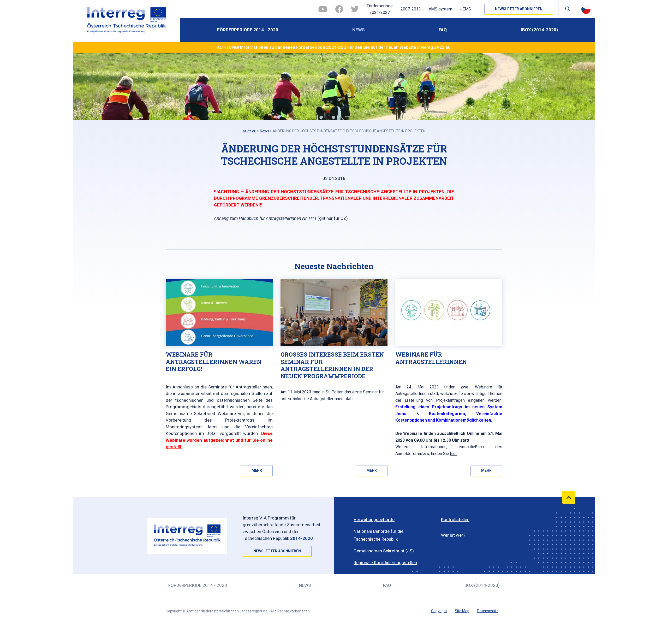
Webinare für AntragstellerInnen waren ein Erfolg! (213, 362)
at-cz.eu (249, 131)
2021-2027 (337, 47)
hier (453, 453)
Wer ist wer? (453, 535)
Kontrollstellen (455, 519)
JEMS (465, 9)
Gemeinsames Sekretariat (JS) (384, 550)
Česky (586, 9)
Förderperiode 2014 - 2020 (247, 29)
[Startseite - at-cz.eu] (126, 21)
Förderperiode (380, 9)
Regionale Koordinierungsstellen (385, 562)
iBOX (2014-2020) (539, 29)
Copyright (439, 611)
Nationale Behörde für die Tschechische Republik (378, 535)
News (358, 29)
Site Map (462, 611)
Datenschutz (487, 611)
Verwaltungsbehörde (374, 519)
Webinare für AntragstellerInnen (431, 358)
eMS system (440, 9)
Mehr (257, 470)
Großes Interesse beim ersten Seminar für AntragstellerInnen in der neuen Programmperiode (332, 365)
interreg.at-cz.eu (433, 47)
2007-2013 (411, 9)
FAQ (443, 29)
